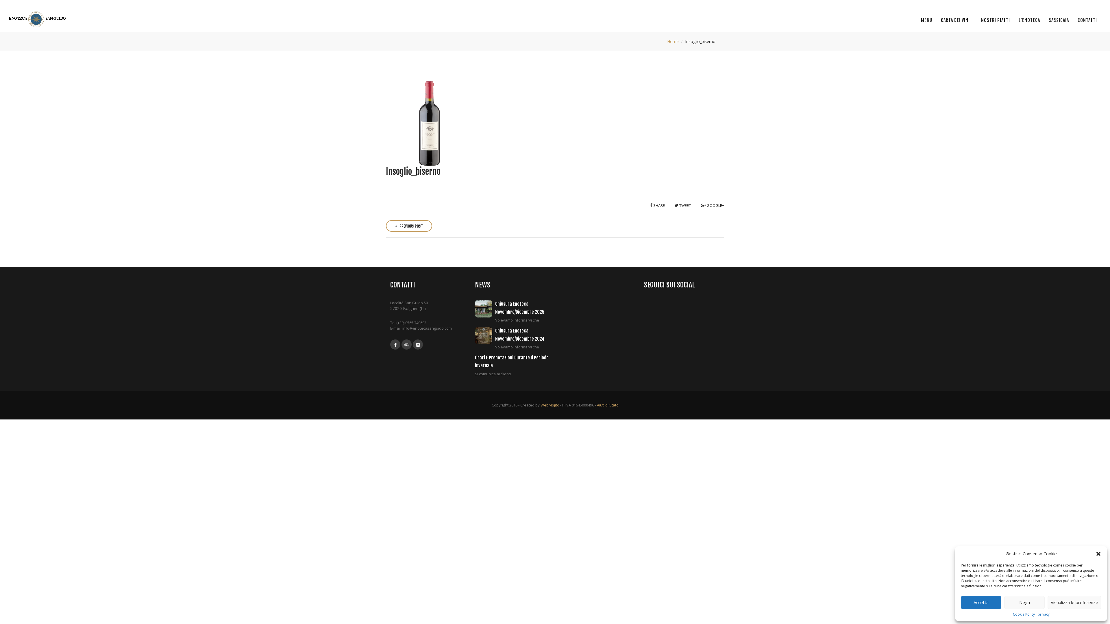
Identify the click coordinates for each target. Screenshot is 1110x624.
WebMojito (550, 405)
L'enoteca (1029, 20)
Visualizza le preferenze (1074, 602)
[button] (1098, 554)
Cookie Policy (1024, 614)
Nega (1024, 602)
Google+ (715, 205)
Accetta (981, 602)
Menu (926, 20)
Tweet (684, 205)
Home (673, 41)
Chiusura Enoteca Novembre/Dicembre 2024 (520, 334)
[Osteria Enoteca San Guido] (38, 19)
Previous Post (411, 226)
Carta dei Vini (955, 20)
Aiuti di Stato (608, 405)
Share (658, 205)
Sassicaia (1059, 20)
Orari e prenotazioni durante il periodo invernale (512, 361)
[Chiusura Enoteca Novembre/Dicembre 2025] (485, 308)
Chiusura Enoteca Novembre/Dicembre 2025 (519, 308)
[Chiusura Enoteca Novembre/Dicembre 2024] (485, 335)
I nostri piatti (994, 20)
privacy (1044, 614)
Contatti (1087, 20)
